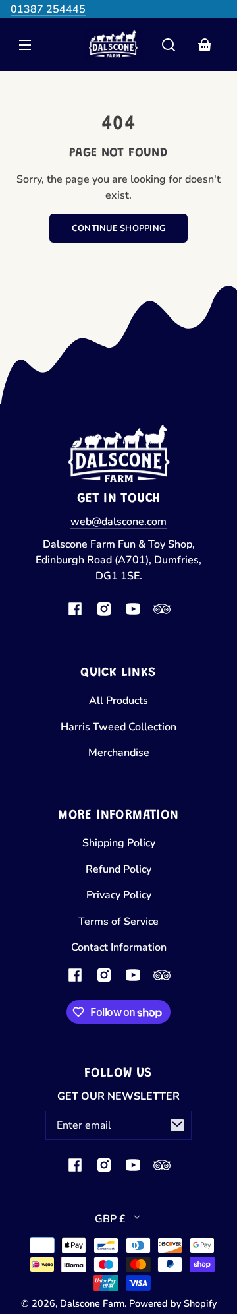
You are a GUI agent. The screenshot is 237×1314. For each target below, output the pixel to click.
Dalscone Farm (92, 1303)
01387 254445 (48, 9)
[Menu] (25, 44)
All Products (118, 700)
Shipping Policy (118, 843)
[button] (168, 44)
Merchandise (118, 752)
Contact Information (119, 947)
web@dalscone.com (118, 522)
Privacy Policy (118, 895)
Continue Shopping (118, 228)
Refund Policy (118, 869)
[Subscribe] (177, 1125)
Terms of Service (118, 921)
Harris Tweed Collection (118, 727)
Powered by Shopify (173, 1303)
